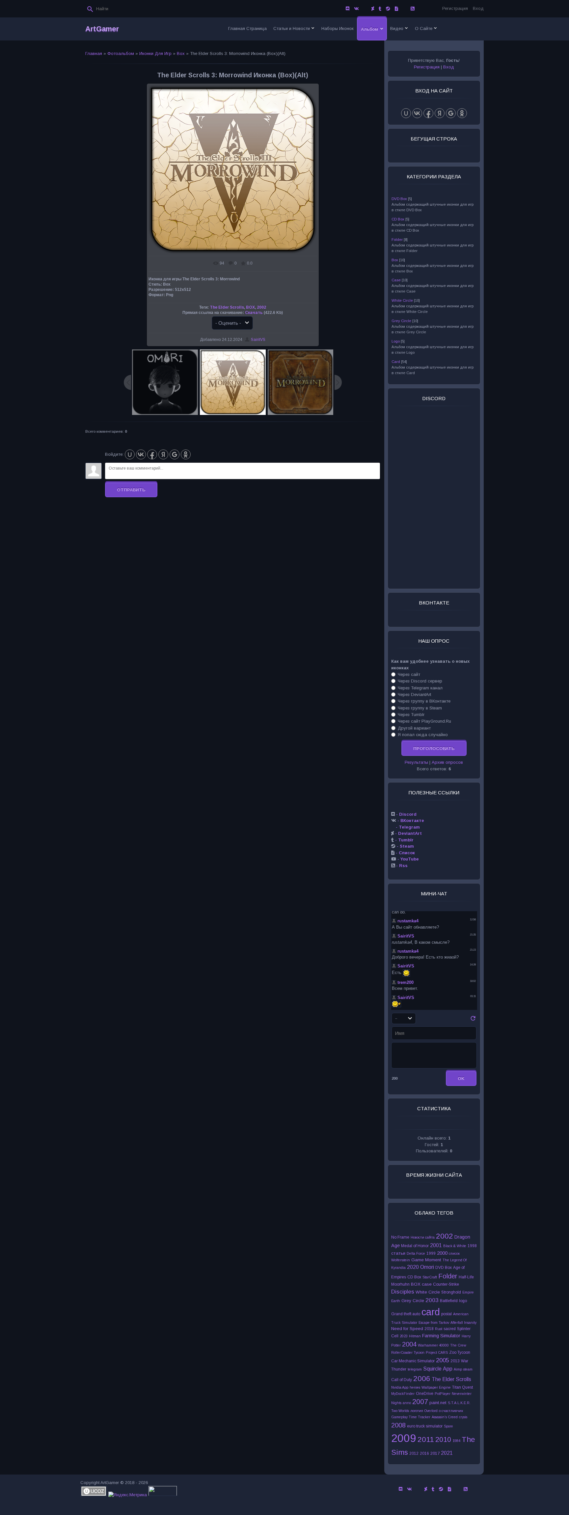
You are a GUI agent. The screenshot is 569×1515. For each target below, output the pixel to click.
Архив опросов (447, 762)
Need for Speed (407, 1328)
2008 (398, 1425)
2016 (424, 1453)
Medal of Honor (415, 1246)
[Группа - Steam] (388, 9)
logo (463, 1300)
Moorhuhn (400, 1284)
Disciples (402, 1291)
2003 (432, 1300)
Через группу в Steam (420, 707)
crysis (463, 1417)
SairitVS (258, 339)
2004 (409, 1344)
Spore (448, 1426)
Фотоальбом (120, 53)
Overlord (431, 1411)
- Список (404, 852)
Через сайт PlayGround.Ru (424, 721)
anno (407, 1403)
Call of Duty (401, 1379)
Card (396, 362)
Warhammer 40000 (433, 1345)
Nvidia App (399, 1387)
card (430, 1311)
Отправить (131, 489)
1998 (472, 1246)
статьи (398, 1253)
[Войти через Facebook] (152, 454)
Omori (427, 1267)
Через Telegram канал (420, 687)
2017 (435, 1453)
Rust (438, 1329)
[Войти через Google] (174, 454)
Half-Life (466, 1277)
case (427, 1284)
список (454, 1253)
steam (468, 1369)
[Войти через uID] (130, 454)
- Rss (401, 865)
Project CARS (437, 1352)
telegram (415, 1369)
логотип (416, 1411)
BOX (250, 307)
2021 (447, 1453)
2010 (443, 1440)
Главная (93, 53)
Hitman (415, 1336)
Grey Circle (401, 321)
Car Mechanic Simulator (413, 1361)
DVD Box (399, 199)
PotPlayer (442, 1394)
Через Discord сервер (420, 681)
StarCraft (429, 1277)
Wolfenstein (400, 1260)
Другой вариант (414, 727)
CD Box (398, 219)
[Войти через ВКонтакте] (141, 454)
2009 (403, 1438)
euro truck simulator (425, 1426)
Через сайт (409, 674)
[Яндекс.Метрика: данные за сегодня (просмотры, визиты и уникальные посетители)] (127, 1495)
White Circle (402, 300)
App (447, 1369)
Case (396, 280)
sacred (450, 1328)
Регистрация (455, 8)
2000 (442, 1253)
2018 (429, 1328)
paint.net (438, 1402)
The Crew (458, 1345)
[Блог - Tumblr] (380, 9)
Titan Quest (462, 1387)
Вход (478, 8)
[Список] (396, 9)
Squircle (432, 1369)
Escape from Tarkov (434, 1322)
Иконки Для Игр (155, 53)
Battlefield (449, 1300)
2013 (455, 1361)
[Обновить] (473, 1020)
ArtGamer (102, 29)
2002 (261, 307)
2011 (426, 1439)
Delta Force (416, 1253)
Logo (396, 341)
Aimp (458, 1369)
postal (446, 1314)
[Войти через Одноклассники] (186, 454)
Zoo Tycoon (459, 1352)
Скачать (254, 312)
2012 (414, 1453)
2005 (442, 1360)
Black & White (454, 1246)
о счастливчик (451, 1411)
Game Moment (426, 1259)
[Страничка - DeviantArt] (372, 9)
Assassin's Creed (445, 1417)
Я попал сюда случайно (423, 734)
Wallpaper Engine (436, 1387)
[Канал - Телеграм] (365, 9)
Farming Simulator (441, 1335)
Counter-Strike (446, 1284)
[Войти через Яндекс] (163, 454)
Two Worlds (400, 1411)
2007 (420, 1402)
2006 (421, 1378)
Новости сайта (423, 1237)
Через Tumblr (411, 714)
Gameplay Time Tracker (410, 1417)
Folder (397, 240)
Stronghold (451, 1292)
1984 (456, 1441)
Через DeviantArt (414, 694)
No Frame (400, 1237)
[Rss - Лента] (412, 9)
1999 (431, 1253)
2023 (404, 1336)
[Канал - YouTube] (404, 9)
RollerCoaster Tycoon (407, 1352)
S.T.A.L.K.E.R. (459, 1403)
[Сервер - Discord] (347, 9)
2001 (436, 1245)
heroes (415, 1387)
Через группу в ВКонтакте (424, 701)
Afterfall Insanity (463, 1322)
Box (181, 53)
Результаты (416, 762)
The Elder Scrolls (227, 307)
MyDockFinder (403, 1394)
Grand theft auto (405, 1314)
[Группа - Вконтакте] (356, 9)
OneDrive (424, 1393)
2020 (413, 1267)
